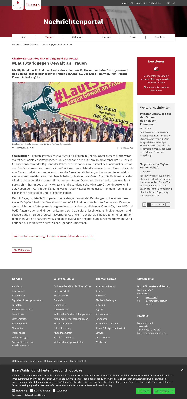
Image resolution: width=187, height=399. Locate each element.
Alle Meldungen (22, 249)
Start (24, 37)
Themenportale (106, 278)
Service (17, 278)
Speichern (143, 391)
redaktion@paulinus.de (155, 332)
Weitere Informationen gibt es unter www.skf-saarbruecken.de (53, 236)
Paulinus (143, 315)
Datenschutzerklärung (99, 385)
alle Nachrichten (30, 44)
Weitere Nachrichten (155, 107)
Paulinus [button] (106, 37)
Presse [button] (133, 37)
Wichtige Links (64, 278)
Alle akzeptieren (164, 391)
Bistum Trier (145, 278)
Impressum (17, 395)
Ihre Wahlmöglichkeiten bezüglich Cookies (47, 370)
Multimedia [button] (77, 37)
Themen (16, 44)
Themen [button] (49, 37)
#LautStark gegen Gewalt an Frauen (56, 44)
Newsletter (160, 37)
